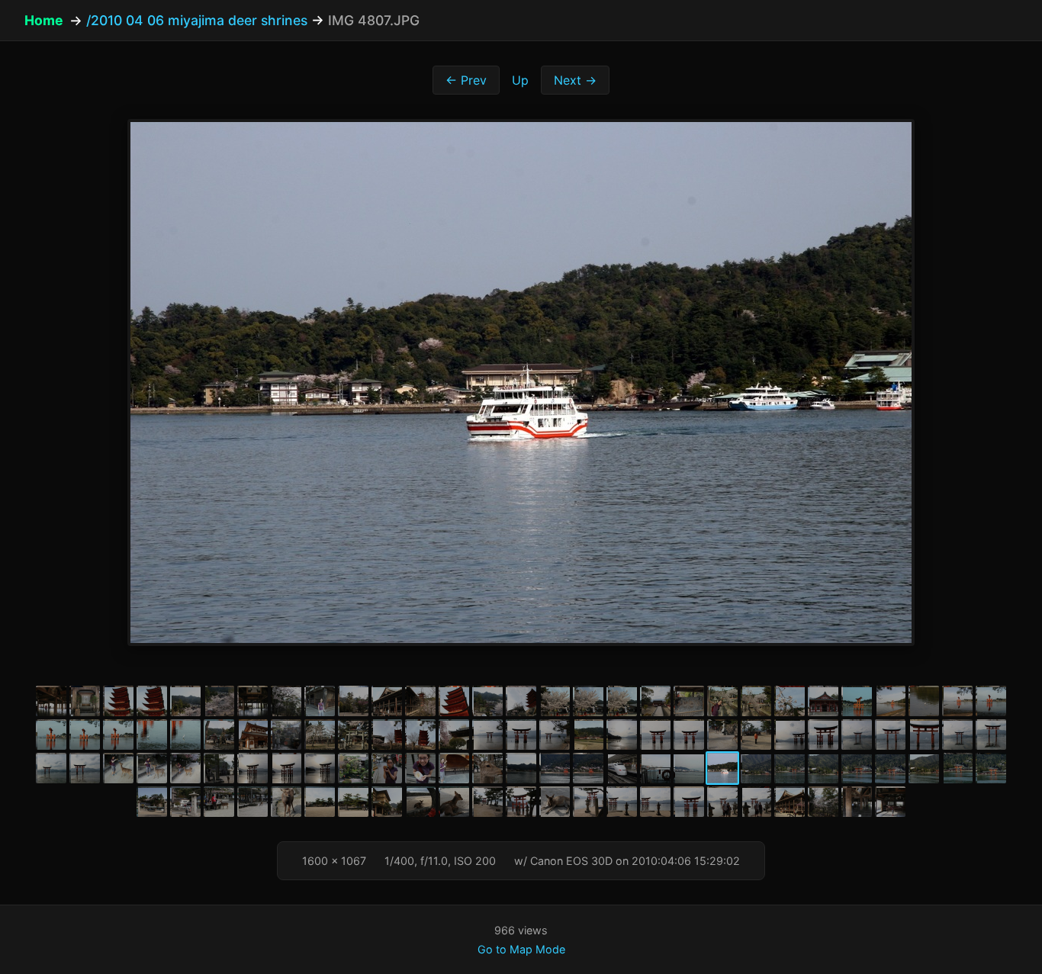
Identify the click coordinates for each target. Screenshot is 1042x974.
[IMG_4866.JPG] (789, 701)
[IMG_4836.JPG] (689, 801)
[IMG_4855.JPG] (454, 701)
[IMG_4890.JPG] (521, 734)
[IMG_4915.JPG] (353, 768)
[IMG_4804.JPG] (621, 768)
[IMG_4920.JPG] (521, 768)
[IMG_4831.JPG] (554, 801)
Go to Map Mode (521, 949)
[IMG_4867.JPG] (823, 701)
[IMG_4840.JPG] (823, 801)
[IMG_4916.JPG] (386, 768)
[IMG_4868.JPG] (856, 701)
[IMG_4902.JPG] (890, 734)
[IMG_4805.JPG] (655, 768)
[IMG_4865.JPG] (756, 701)
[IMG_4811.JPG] (856, 768)
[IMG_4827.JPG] (454, 801)
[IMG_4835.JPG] (655, 801)
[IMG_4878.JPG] (185, 734)
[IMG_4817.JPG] (152, 801)
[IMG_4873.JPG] (991, 701)
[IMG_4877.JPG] (152, 734)
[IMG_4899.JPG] (789, 734)
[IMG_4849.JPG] (252, 701)
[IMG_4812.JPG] (890, 768)
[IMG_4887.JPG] (420, 734)
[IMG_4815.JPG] (991, 768)
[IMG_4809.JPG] (789, 768)
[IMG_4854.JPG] (420, 701)
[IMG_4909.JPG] (152, 768)
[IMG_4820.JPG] (219, 801)
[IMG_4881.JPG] (252, 734)
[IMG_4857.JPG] (521, 701)
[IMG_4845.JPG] (118, 701)
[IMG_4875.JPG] (84, 734)
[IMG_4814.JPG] (957, 768)
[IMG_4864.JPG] (722, 701)
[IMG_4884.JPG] (319, 734)
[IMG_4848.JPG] (219, 701)
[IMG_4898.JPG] (756, 734)
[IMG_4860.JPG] (588, 701)
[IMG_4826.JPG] (420, 801)
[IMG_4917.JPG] (420, 768)
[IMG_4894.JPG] (621, 734)
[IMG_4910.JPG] (185, 768)
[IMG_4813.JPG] (924, 768)
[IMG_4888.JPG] (454, 734)
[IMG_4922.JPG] (588, 768)
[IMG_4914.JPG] (319, 768)
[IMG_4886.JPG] (386, 734)
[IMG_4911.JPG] (219, 768)
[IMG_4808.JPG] (756, 768)
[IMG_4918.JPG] (454, 768)
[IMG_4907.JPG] (84, 768)
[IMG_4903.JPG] (924, 734)
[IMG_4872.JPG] (957, 701)
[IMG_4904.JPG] (957, 734)
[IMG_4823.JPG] (319, 801)
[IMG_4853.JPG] (386, 701)
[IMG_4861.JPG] (621, 701)
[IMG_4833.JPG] (588, 801)
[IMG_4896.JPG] (689, 734)
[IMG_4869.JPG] (890, 701)
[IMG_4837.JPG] (722, 801)
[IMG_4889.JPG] (487, 734)
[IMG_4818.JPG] (185, 801)
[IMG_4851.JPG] (319, 701)
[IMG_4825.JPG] (386, 801)
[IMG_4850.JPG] (286, 701)
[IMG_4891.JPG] (554, 734)
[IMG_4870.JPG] (924, 701)
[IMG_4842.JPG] (890, 801)
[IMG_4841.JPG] (856, 801)
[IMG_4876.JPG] (118, 734)
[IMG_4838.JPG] (756, 801)
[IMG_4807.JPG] (722, 768)
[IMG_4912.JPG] (252, 768)
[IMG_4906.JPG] (51, 768)
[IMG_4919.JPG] (487, 768)
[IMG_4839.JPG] (789, 801)
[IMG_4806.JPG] (689, 768)
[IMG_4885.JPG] (353, 734)
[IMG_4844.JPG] (84, 701)
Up (520, 80)
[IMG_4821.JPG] (252, 801)
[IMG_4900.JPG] (823, 734)
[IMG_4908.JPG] (118, 768)
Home (43, 20)
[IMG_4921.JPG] (554, 768)
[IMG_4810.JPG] (823, 768)
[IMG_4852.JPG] (353, 701)
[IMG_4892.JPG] (588, 734)
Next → (575, 80)
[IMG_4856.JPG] (487, 701)
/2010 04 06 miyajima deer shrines (196, 20)
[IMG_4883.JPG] (286, 734)
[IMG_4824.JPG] (353, 801)
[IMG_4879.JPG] (219, 734)
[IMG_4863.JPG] (689, 701)
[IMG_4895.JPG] (655, 734)
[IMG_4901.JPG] (856, 734)
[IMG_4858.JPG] (554, 701)
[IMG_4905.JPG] (991, 734)
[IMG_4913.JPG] (286, 768)
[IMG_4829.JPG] (521, 801)
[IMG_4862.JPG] (655, 701)
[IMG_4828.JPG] (487, 801)
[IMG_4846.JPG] (152, 701)
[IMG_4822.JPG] (286, 801)
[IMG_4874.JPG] (51, 734)
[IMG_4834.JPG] (621, 801)
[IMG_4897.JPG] (722, 734)
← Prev (466, 80)
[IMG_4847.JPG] (185, 701)
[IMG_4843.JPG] (51, 701)
